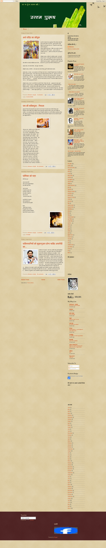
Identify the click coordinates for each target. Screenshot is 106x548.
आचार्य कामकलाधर (71, 185)
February (70, 415)
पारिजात (70, 351)
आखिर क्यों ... (71, 357)
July (69, 429)
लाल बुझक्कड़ (70, 179)
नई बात (70, 328)
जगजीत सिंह (70, 221)
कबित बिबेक (70, 209)
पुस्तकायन (69, 195)
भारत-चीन (69, 238)
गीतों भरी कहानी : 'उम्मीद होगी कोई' (74, 151)
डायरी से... (70, 223)
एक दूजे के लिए (70, 207)
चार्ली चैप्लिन (70, 219)
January (69, 445)
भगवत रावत (70, 237)
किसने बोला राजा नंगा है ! (78, 74)
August (69, 421)
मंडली (70, 318)
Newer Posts (25, 279)
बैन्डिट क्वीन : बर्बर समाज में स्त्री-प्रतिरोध (79, 109)
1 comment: (40, 232)
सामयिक (69, 165)
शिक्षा (68, 203)
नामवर (69, 227)
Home (25, 29)
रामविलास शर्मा (70, 244)
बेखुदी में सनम (70, 234)
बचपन (69, 233)
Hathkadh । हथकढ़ (73, 304)
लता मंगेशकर (70, 246)
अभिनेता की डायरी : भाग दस (74, 319)
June (69, 407)
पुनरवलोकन (70, 193)
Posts (71, 366)
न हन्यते (69, 173)
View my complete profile (73, 49)
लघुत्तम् (69, 169)
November (70, 417)
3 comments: (40, 94)
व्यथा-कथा (69, 201)
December (70, 433)
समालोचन (71, 309)
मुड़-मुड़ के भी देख (71, 197)
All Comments (73, 368)
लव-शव (69, 248)
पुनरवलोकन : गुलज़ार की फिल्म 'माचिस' (78, 119)
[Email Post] (45, 94)
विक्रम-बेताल (70, 175)
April (69, 411)
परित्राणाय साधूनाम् (71, 191)
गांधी (68, 213)
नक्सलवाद (69, 189)
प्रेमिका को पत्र (29, 175)
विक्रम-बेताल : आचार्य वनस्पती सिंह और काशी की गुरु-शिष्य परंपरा (79, 141)
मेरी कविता (28, 234)
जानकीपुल (71, 334)
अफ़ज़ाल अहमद (70, 205)
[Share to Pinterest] (54, 95)
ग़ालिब (69, 211)
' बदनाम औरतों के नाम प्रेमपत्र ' (74, 92)
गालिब (69, 215)
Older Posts (61, 279)
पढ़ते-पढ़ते (71, 323)
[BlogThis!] (49, 95)
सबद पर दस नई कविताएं (73, 340)
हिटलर (69, 252)
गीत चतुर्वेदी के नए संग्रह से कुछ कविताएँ (76, 335)
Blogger (55, 537)
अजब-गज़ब (70, 181)
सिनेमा (69, 171)
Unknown (71, 46)
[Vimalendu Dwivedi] (69, 378)
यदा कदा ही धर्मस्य (29, 96)
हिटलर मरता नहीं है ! (72, 84)
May (69, 409)
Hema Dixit (72, 356)
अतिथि (69, 183)
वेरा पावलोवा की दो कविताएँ (73, 324)
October (69, 419)
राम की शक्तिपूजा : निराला (33, 105)
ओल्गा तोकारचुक (72, 314)
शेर (68, 250)
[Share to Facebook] (52, 95)
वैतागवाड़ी (71, 339)
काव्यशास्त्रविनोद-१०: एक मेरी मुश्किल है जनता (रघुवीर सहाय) (76, 330)
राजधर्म (69, 199)
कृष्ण (68, 187)
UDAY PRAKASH (73, 344)
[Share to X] (51, 95)
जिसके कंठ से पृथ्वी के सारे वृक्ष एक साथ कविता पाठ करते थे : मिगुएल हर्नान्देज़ (75, 346)
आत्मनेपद (69, 177)
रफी (68, 242)
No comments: (40, 166)
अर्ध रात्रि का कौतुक (31, 37)
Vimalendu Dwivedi (71, 376)
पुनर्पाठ (69, 229)
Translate (31, 520)
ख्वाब (70, 352)
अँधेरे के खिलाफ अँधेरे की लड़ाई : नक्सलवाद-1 (78, 99)
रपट (68, 240)
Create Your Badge (79, 376)
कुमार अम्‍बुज (71, 313)
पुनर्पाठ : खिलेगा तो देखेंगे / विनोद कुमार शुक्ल (79, 130)
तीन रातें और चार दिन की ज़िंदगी (74, 305)
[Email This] (48, 95)
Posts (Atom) (30, 282)
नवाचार (69, 225)
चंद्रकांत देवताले (71, 217)
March (69, 413)
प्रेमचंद (69, 231)
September (70, 449)
